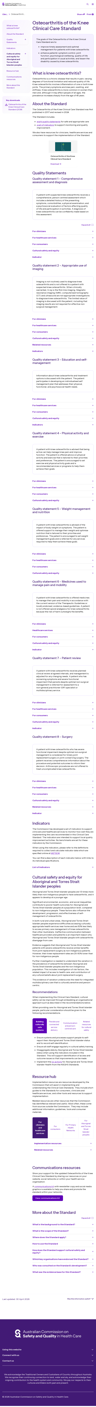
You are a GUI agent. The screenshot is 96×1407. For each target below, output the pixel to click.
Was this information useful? (79, 1299)
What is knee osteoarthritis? (13, 26)
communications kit (44, 1186)
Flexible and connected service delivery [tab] (54, 1025)
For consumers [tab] (55, 1127)
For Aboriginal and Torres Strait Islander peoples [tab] (86, 1127)
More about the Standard (13, 86)
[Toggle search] (87, 4)
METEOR (55, 853)
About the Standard (15, 34)
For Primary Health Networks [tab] (71, 1128)
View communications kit (47, 1198)
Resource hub (13, 71)
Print (89, 14)
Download (55, 164)
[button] (63, 231)
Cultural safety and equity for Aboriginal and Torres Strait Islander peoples (14, 59)
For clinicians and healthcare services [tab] (40, 1127)
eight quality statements (48, 121)
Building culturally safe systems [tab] (39, 1025)
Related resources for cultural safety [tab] (86, 1025)
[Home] (48, 1334)
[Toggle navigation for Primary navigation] (92, 4)
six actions (57, 1062)
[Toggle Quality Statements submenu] (25, 39)
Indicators (11, 48)
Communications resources (14, 78)
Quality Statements (12, 40)
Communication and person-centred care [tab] (70, 1026)
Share (80, 14)
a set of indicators (45, 125)
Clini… (5, 14)
